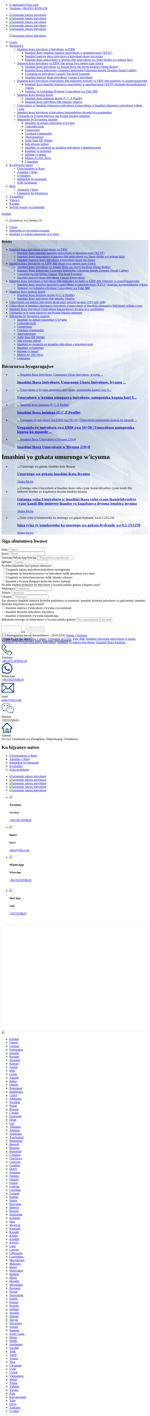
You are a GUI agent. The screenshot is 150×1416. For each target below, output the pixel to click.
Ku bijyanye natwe (21, 165)
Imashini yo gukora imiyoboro (76, 642)
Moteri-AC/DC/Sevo (38, 158)
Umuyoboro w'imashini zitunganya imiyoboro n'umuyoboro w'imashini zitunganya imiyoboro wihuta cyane (75, 305)
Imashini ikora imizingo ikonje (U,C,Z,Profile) (53, 98)
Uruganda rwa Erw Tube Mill (66, 638)
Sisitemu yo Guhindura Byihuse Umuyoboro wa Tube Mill (61, 91)
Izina (5, 549)
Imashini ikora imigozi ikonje (35, 95)
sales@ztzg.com (11, 700)
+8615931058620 (13, 679)
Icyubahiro (23, 175)
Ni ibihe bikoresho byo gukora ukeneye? (27, 565)
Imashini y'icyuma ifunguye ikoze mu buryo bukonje (38, 581)
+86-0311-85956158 (14, 661)
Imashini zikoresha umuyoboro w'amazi (110, 638)
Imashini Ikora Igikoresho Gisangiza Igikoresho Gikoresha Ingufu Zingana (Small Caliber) (81, 70)
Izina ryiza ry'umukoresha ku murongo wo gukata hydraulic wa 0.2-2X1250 (78, 525)
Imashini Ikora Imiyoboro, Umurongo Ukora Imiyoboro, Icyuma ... (71, 382)
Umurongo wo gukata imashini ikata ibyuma (53, 474)
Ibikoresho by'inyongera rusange (37, 119)
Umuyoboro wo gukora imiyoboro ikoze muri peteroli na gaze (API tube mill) (57, 302)
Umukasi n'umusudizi (38, 133)
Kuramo (14, 203)
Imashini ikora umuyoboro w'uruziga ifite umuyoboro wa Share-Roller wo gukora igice (79, 59)
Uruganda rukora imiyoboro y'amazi (24, 638)
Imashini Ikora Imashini (110, 642)
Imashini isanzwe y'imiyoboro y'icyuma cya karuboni (38, 608)
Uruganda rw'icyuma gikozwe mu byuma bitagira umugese (53, 116)
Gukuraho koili (34, 126)
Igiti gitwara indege (37, 144)
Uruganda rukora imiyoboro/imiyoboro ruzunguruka (38, 569)
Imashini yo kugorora (38, 151)
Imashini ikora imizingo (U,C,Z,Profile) (48, 412)
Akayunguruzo (34, 137)
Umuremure (32, 130)
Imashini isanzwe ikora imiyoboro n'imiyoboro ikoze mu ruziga (64, 56)
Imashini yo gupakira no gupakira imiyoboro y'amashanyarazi (63, 147)
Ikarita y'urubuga (76, 635)
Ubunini (7, 596)
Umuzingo (31, 161)
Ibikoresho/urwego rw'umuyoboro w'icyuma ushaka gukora (38, 619)
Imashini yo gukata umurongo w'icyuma (50, 123)
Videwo (14, 200)
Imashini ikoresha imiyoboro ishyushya (30, 612)
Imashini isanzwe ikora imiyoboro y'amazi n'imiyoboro (59, 77)
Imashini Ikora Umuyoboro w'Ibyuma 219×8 (53, 447)
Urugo (13, 42)
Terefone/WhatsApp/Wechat (19, 557)
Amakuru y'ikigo (27, 189)
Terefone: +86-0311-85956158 (28, 8)
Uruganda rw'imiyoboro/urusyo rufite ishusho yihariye (39, 577)
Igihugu (6, 561)
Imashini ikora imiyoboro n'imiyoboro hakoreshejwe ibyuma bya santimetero (64, 112)
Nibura (6, 592)
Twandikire (16, 196)
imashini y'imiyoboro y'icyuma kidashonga (32, 615)
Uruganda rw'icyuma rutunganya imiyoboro (29, 642)
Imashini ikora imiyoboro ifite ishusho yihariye (53, 102)
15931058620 (18, 913)
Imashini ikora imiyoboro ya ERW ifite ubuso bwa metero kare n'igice (60, 63)
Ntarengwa (8, 588)
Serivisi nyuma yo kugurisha (27, 207)
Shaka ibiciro (25, 481)
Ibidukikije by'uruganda (31, 179)
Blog (12, 186)
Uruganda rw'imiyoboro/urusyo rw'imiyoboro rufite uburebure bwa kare (50, 573)
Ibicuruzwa (16, 45)
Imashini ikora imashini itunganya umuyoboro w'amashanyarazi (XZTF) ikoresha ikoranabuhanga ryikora (82, 284)
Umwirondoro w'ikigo (31, 168)
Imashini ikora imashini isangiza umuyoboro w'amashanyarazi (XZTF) (68, 52)
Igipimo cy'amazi (35, 154)
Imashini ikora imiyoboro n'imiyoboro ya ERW (46, 49)
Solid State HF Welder (39, 140)
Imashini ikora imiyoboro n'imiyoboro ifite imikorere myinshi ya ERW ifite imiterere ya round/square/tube (82, 80)
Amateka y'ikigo (27, 172)
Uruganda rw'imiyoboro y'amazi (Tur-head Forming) (57, 73)
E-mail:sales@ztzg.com (23, 4)
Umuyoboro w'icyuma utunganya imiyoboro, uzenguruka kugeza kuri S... (77, 397)
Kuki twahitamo (27, 182)
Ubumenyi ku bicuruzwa (32, 193)
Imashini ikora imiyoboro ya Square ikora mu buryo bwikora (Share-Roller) (71, 66)
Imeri (5, 553)
